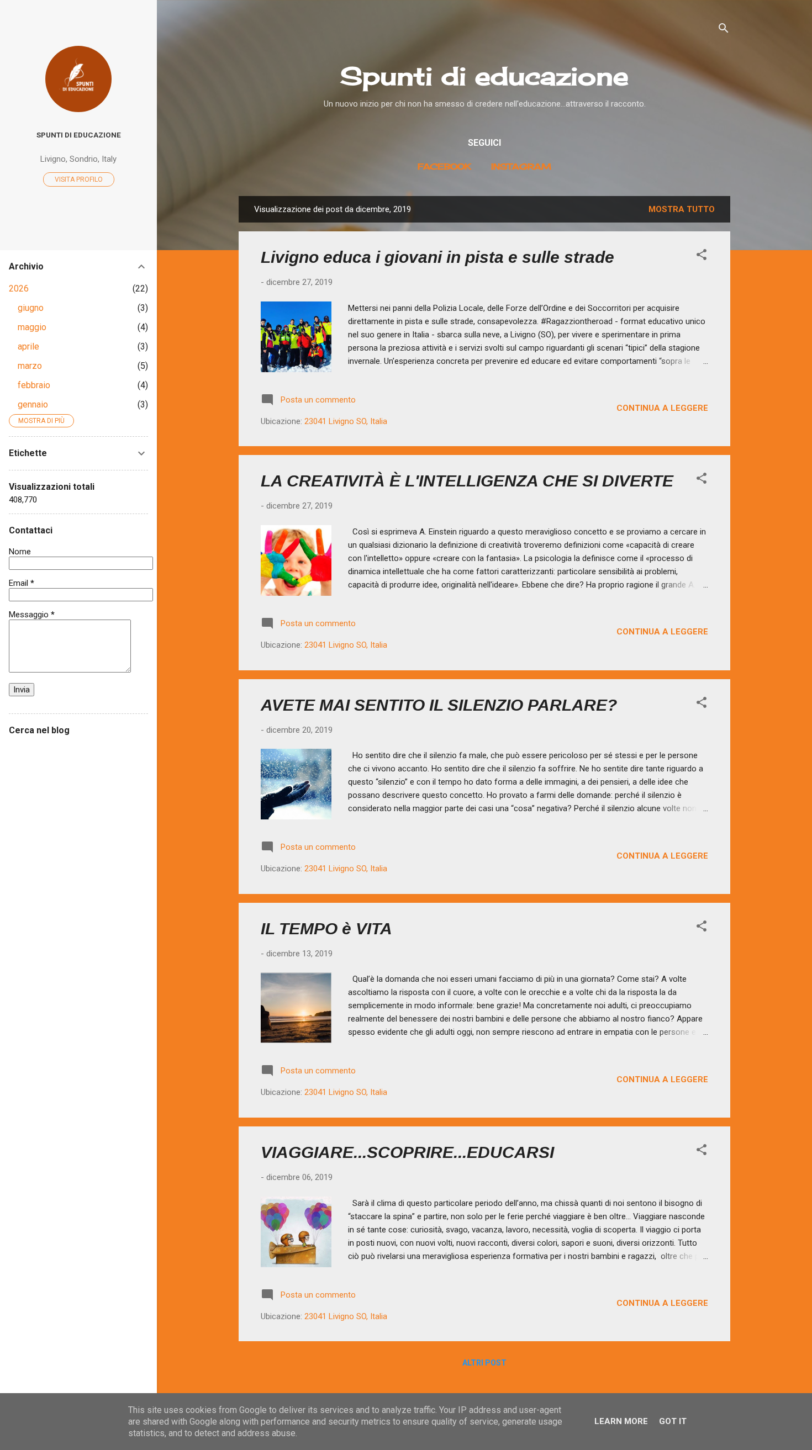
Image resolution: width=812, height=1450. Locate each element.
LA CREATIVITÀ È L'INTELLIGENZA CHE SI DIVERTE (467, 481)
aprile (28, 346)
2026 (19, 288)
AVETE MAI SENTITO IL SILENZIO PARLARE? (439, 705)
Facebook (444, 166)
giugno (31, 308)
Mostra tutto (681, 209)
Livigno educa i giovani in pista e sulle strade (437, 257)
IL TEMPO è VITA (326, 928)
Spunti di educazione (484, 76)
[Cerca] (723, 30)
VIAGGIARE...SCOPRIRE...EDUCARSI (407, 1152)
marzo (30, 366)
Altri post (484, 1362)
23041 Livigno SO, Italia (345, 421)
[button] (701, 256)
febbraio (34, 385)
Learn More (621, 1421)
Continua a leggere (662, 408)
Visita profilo (79, 179)
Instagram (521, 166)
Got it (673, 1421)
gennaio (33, 404)
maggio (32, 327)
